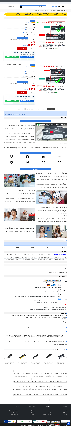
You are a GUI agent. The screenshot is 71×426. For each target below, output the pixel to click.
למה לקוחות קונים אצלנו (47, 414)
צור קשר (59, 3)
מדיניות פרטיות (64, 412)
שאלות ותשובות (20, 109)
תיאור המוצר (51, 109)
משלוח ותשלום (29, 109)
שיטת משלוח (33, 410)
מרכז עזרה (50, 3)
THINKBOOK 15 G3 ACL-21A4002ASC (28, 259)
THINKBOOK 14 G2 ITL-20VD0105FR (29, 254)
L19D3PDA (17, 247)
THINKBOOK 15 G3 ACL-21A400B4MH (12, 259)
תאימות (37, 109)
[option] (52, 32)
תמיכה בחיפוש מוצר (17, 243)
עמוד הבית (65, 10)
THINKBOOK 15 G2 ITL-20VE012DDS (44, 259)
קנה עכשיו (21, 48)
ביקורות (43, 109)
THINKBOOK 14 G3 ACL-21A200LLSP (13, 254)
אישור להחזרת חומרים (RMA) (14, 410)
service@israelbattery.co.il (14, 414)
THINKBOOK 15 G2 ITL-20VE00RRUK (28, 257)
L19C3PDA (33, 248)
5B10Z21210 (17, 248)
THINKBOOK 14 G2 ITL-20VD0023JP (44, 254)
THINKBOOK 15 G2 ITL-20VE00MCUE (60, 257)
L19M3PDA (49, 247)
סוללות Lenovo (60, 10)
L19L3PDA (64, 248)
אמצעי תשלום (32, 412)
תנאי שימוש (65, 414)
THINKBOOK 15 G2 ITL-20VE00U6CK (60, 259)
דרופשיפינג (33, 414)
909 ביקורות (27, 22)
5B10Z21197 (33, 247)
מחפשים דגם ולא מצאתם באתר (14, 412)
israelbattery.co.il (58, 424)
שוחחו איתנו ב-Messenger (26, 56)
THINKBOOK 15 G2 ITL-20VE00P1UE (44, 257)
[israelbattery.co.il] (59, 7)
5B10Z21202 (49, 248)
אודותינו (55, 3)
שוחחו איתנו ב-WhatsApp (11, 56)
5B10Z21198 (64, 247)
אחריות (66, 410)
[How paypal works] (8, 421)
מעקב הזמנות (64, 3)
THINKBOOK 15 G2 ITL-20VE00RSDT (13, 257)
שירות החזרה (49, 412)
